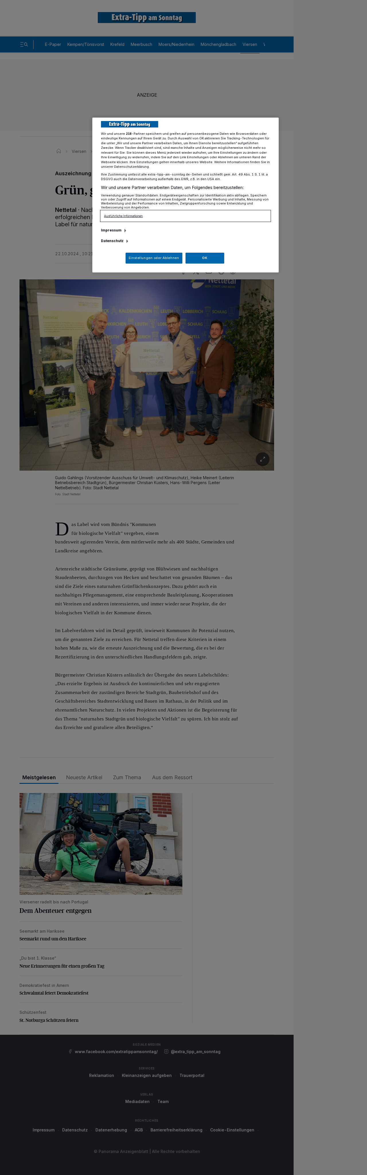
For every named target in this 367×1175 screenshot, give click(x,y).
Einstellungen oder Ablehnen (154, 258)
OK (204, 258)
